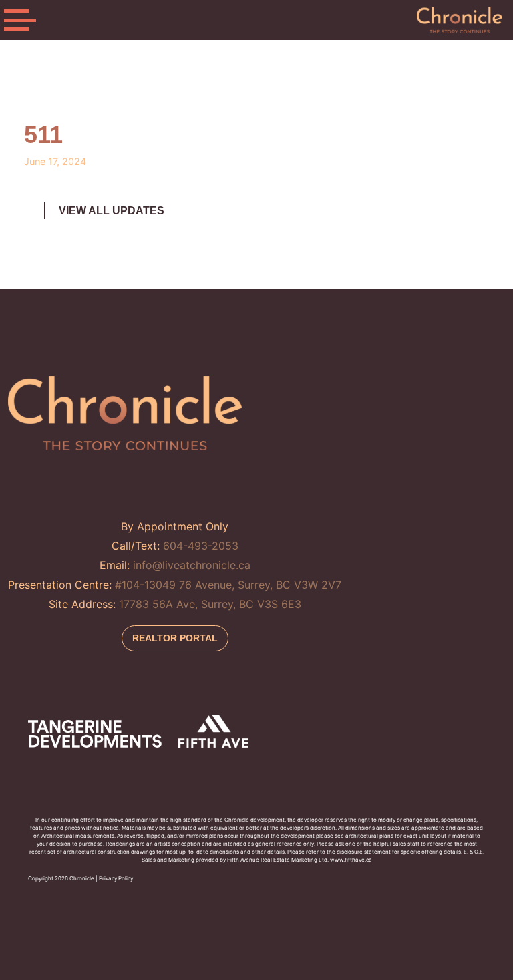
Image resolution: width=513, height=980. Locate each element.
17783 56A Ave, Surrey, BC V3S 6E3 (210, 604)
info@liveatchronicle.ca (191, 565)
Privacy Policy (116, 878)
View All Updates (111, 210)
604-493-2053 (200, 545)
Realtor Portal (175, 638)
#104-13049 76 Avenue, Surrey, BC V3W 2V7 (228, 584)
